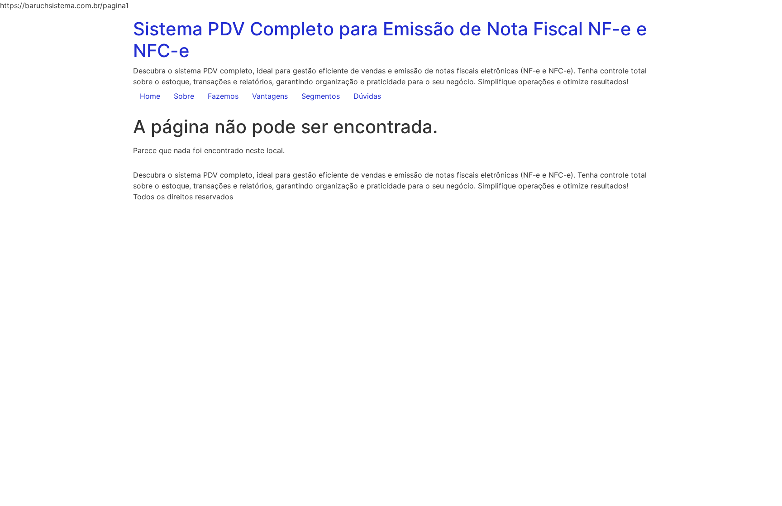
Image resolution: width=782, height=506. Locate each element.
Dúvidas (367, 96)
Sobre (184, 96)
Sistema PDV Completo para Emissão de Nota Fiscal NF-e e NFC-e (390, 40)
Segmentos (320, 96)
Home (150, 96)
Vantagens (270, 96)
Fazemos (223, 96)
